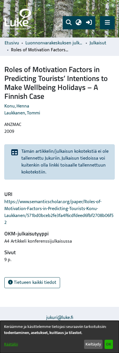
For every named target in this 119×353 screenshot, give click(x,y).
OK (108, 344)
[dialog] (59, 337)
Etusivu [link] (12, 43)
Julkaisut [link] (98, 43)
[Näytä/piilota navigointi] (107, 22)
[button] (68, 22)
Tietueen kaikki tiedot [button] (34, 282)
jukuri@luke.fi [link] (59, 318)
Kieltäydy (93, 344)
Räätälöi (11, 344)
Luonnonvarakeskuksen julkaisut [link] (54, 43)
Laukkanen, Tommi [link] (22, 113)
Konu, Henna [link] (16, 106)
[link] (18, 19)
